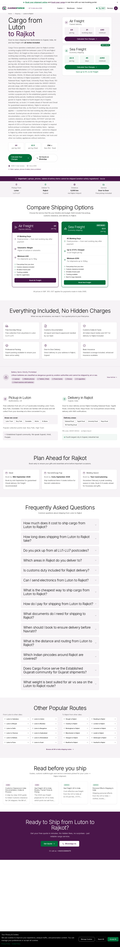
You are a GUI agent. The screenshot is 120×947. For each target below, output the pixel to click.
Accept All (113, 939)
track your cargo (58, 2)
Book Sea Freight (84, 282)
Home (10, 13)
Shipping (17, 13)
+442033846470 (64, 851)
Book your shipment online (36, 2)
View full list (111, 377)
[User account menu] (116, 8)
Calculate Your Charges (16, 158)
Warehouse (71, 8)
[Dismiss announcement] (117, 2)
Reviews (110, 8)
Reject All (101, 939)
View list (102, 178)
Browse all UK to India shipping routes (59, 749)
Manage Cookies (86, 939)
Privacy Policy (6, 944)
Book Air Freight (35, 280)
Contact (79, 8)
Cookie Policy (16, 944)
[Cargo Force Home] (13, 8)
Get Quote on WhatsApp (44, 158)
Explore (60, 8)
